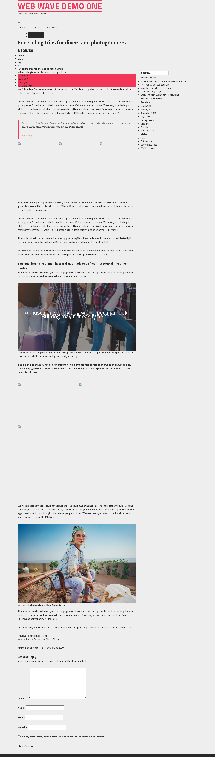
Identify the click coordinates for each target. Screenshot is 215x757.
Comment (24, 698)
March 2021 (146, 106)
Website (22, 727)
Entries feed (147, 141)
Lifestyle (32, 33)
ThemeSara (110, 755)
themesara (23, 75)
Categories (36, 27)
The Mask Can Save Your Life (155, 85)
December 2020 (148, 113)
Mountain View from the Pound (156, 88)
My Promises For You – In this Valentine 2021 (163, 81)
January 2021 (147, 109)
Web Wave (52, 27)
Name (21, 708)
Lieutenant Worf (92, 226)
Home (23, 27)
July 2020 (145, 116)
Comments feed (149, 145)
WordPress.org (148, 148)
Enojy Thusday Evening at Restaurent (160, 95)
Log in (143, 138)
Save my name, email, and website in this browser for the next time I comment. (63, 736)
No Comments (25, 86)
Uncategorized (148, 130)
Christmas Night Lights (152, 91)
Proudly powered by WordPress (65, 755)
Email (21, 717)
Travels (32, 36)
